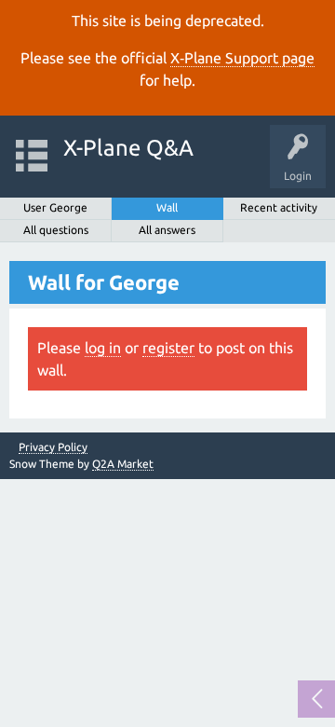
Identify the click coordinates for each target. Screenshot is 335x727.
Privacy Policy (53, 447)
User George (55, 207)
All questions (55, 230)
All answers (167, 230)
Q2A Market (123, 464)
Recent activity (278, 207)
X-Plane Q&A (128, 147)
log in (103, 347)
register (168, 347)
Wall (167, 207)
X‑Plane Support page (242, 57)
